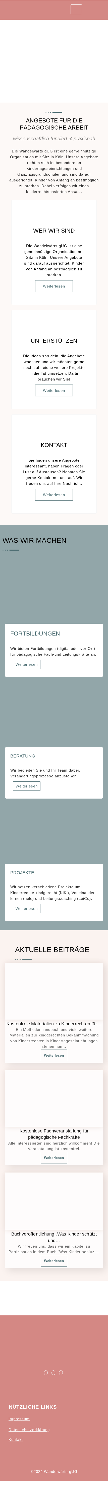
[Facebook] (46, 1372)
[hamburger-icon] (76, 9)
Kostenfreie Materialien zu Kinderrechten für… (54, 1023)
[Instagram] (61, 1372)
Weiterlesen (54, 286)
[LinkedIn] (53, 1372)
